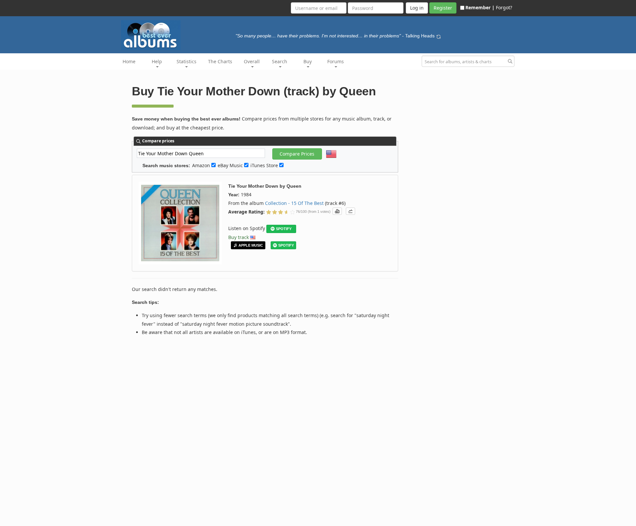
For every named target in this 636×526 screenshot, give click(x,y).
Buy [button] (307, 61)
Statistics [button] (186, 61)
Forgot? (504, 7)
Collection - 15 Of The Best (294, 203)
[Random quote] (438, 35)
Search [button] (279, 61)
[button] (337, 211)
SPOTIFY (284, 229)
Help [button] (157, 61)
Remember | (480, 7)
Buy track (238, 237)
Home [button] (129, 61)
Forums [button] (335, 61)
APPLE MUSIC (250, 245)
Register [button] (443, 8)
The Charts (220, 61)
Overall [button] (252, 61)
